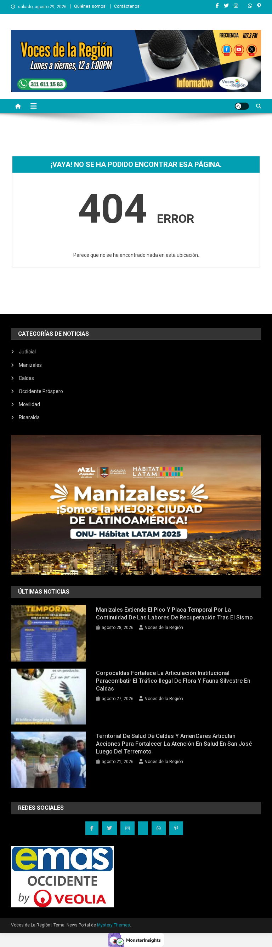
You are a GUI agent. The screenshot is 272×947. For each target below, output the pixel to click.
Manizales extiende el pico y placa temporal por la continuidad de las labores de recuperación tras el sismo (174, 613)
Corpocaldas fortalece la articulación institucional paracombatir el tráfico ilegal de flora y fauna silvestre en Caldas (173, 681)
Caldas (26, 378)
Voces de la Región (164, 627)
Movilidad (29, 404)
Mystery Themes (113, 925)
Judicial (27, 351)
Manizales (30, 365)
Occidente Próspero (41, 391)
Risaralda (29, 417)
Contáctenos (127, 6)
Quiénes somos (90, 6)
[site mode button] (242, 106)
